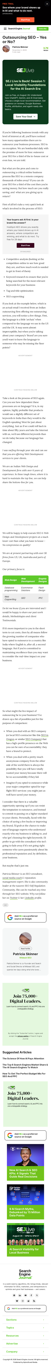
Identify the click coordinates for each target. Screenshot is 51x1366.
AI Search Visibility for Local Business (24, 1251)
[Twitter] (37, 1295)
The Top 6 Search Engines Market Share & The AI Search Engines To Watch (25, 1066)
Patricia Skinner (20, 47)
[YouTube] (25, 1295)
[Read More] (25, 1194)
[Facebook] (31, 1295)
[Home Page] (19, 29)
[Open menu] (5, 28)
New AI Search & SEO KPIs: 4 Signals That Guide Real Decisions (23, 1173)
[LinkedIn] (20, 1295)
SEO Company (33, 739)
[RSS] (34, 1301)
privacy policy (23, 1036)
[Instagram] (22, 1301)
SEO (5, 905)
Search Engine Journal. (25, 1359)
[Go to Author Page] (6, 48)
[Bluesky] (17, 1301)
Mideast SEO (25, 957)
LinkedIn (29, 897)
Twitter (14, 897)
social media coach (12, 877)
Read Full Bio (25, 949)
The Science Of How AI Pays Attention (23, 1058)
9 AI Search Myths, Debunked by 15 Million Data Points (24, 1212)
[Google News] (14, 1295)
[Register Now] (25, 1155)
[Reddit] (28, 1301)
